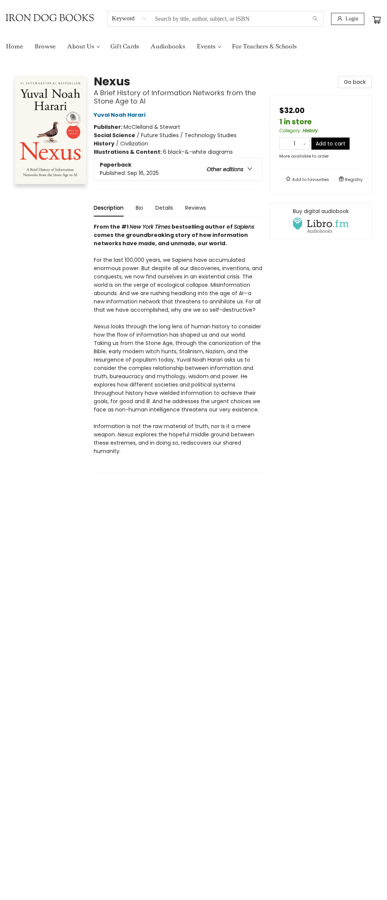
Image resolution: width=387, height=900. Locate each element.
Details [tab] (164, 208)
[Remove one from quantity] (284, 143)
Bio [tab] (139, 208)
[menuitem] (14, 46)
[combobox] (129, 18)
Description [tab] (109, 208)
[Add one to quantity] (304, 143)
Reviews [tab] (195, 208)
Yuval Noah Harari (120, 115)
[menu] (193, 46)
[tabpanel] (178, 348)
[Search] (315, 18)
